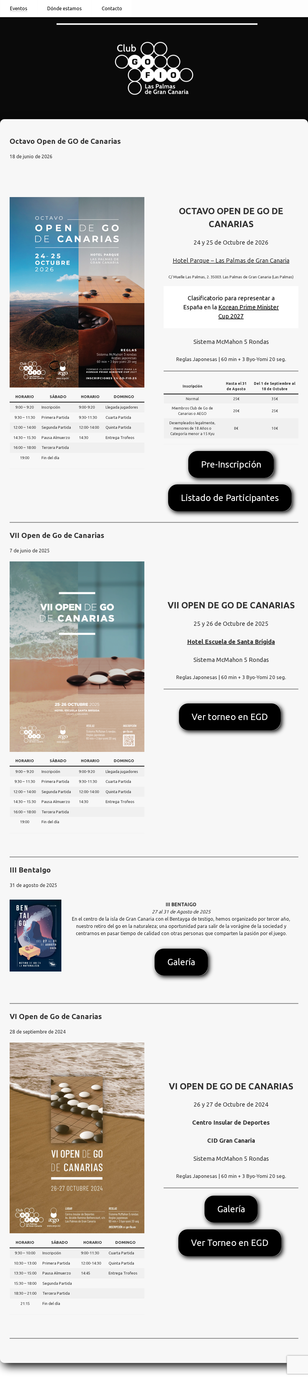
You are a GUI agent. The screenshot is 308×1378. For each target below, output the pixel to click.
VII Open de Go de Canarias (57, 535)
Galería (181, 962)
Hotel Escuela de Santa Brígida (231, 641)
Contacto (112, 8)
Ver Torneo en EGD (230, 1242)
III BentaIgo (30, 870)
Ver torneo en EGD (230, 717)
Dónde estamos (64, 8)
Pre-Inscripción (231, 464)
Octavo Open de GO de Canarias (65, 141)
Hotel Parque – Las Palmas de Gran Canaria (231, 260)
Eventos (18, 8)
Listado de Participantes (230, 498)
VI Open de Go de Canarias (56, 1016)
